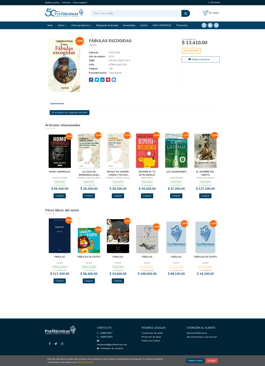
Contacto (66, 2)
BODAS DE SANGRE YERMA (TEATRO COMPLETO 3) (118, 173)
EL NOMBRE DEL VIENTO (205, 173)
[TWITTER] (210, 25)
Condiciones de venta (152, 333)
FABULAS (59, 256)
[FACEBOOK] (204, 25)
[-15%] (59, 235)
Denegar (212, 360)
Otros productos (80, 25)
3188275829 (106, 336)
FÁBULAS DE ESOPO (205, 256)
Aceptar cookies (195, 360)
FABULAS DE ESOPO (88, 256)
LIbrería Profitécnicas (197, 333)
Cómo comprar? (80, 2)
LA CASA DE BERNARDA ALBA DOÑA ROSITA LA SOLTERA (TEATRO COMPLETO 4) (89, 173)
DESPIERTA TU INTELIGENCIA (147, 173)
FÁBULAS (147, 256)
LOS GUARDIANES (176, 171)
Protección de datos (151, 336)
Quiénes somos (52, 2)
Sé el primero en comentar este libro (69, 112)
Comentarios (57, 103)
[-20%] (89, 150)
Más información (85, 362)
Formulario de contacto (112, 348)
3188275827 (106, 333)
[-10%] (60, 151)
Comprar (60, 195)
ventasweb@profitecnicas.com (112, 344)
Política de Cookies (151, 340)
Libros (61, 25)
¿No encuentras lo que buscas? (202, 336)
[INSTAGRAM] (216, 25)
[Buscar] (185, 13)
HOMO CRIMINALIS (59, 171)
